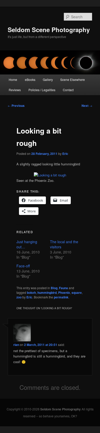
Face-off (23, 265)
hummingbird (47, 292)
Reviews (15, 90)
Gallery (48, 79)
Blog (54, 288)
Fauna (63, 288)
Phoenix (64, 292)
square (77, 292)
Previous (16, 105)
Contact (68, 90)
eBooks (30, 79)
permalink (61, 297)
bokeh (31, 292)
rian (16, 344)
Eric (65, 153)
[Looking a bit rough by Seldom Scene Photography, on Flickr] (50, 175)
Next (87, 105)
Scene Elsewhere (72, 79)
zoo (19, 297)
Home (13, 79)
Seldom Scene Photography (49, 29)
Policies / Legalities (41, 90)
